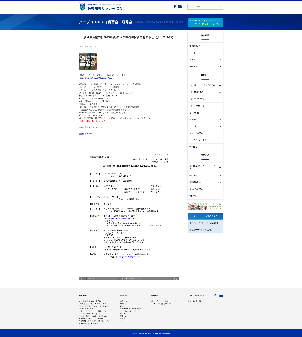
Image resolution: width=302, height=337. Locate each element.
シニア (94, 316)
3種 (80, 306)
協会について (195, 46)
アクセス (193, 53)
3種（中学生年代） (197, 99)
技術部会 (193, 176)
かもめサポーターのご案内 (200, 230)
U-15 (82, 313)
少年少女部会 (88, 309)
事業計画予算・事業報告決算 (131, 309)
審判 (93, 313)
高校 (85, 304)
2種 (80, 304)
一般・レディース (90, 311)
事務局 (192, 60)
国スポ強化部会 (196, 189)
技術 (88, 313)
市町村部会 (194, 196)
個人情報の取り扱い (195, 301)
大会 (104, 304)
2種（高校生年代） (197, 92)
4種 (80, 309)
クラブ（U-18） (95, 304)
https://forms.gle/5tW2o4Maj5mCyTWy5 (95, 78)
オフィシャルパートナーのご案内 (203, 223)
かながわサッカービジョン (130, 311)
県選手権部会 (195, 182)
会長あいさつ (125, 301)
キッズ (81, 316)
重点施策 (123, 313)
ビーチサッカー (85, 318)
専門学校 (99, 301)
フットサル (103, 316)
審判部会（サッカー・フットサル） (202, 167)
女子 (80, 311)
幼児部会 (193, 120)
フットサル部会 (196, 133)
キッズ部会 (194, 113)
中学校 (85, 306)
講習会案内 (83, 134)
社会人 (85, 301)
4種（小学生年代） (197, 106)
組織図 (122, 304)
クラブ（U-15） (96, 306)
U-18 (106, 311)
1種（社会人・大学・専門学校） (203, 85)
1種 (80, 301)
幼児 (87, 316)
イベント (193, 66)
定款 (121, 306)
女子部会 (193, 147)
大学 (92, 301)
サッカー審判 (98, 318)
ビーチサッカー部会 (197, 140)
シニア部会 (194, 126)
